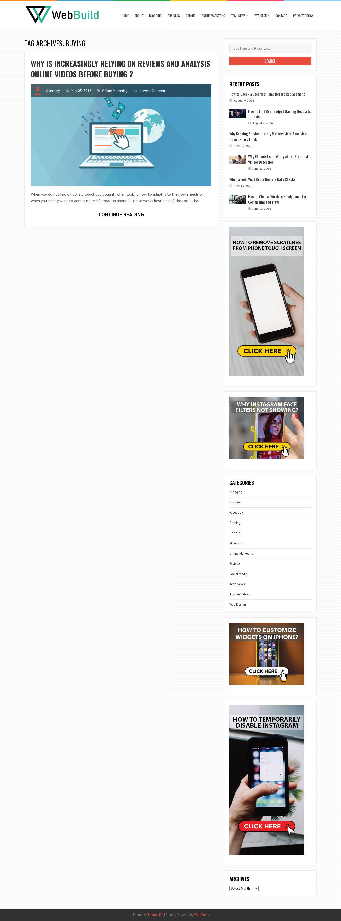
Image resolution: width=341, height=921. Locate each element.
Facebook (236, 512)
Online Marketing (213, 15)
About (139, 15)
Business (174, 15)
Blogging (155, 15)
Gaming (191, 15)
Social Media (238, 574)
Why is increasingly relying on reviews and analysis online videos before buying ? (120, 69)
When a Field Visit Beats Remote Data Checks (262, 179)
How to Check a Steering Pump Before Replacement (267, 94)
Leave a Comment (152, 90)
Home (125, 15)
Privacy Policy (303, 15)
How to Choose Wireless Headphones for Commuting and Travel (277, 199)
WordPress (201, 915)
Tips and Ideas (239, 594)
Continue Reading (137, 215)
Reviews (235, 564)
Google (234, 533)
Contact (281, 15)
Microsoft (236, 543)
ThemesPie (155, 915)
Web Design (261, 15)
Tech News (238, 15)
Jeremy (54, 90)
